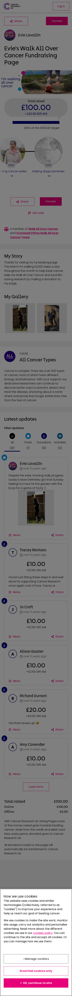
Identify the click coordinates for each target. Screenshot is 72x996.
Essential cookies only (36, 971)
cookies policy (43, 933)
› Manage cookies (36, 959)
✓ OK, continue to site (36, 983)
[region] (36, 942)
